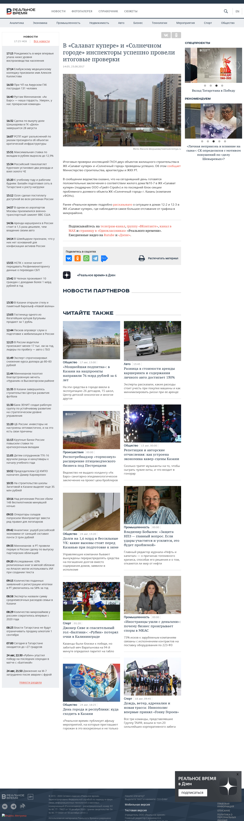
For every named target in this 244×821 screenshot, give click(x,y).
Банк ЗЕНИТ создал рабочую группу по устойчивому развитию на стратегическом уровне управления (29, 410)
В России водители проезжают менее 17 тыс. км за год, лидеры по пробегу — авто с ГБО (30, 345)
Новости (58, 11)
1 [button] (205, 86)
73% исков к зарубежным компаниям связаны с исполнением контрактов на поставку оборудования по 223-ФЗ (152, 633)
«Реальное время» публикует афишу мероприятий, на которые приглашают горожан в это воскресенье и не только (91, 718)
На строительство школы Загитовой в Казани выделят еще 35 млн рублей (30, 486)
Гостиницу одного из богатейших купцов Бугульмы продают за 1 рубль (26, 318)
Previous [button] (188, 65)
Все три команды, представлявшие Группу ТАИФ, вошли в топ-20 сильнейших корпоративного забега (151, 714)
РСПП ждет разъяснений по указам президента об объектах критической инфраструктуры (28, 140)
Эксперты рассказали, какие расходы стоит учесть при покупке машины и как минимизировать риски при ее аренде (152, 380)
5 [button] (225, 141)
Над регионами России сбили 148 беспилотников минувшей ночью (29, 502)
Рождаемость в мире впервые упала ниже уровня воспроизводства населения (30, 57)
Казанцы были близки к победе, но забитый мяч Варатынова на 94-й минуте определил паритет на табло (90, 639)
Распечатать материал (163, 258)
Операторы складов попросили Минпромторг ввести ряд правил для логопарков (28, 518)
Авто (121, 23)
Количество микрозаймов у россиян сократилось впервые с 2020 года (28, 615)
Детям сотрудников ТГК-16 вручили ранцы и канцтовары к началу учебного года (27, 459)
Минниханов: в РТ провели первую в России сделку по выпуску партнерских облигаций (30, 549)
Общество (227, 23)
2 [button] (211, 86)
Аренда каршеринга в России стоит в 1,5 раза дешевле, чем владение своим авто (29, 226)
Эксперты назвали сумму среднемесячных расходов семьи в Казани (29, 599)
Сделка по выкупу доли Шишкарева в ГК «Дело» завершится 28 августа (25, 124)
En (237, 11)
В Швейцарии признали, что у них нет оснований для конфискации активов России (30, 242)
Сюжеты (131, 11)
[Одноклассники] (176, 35)
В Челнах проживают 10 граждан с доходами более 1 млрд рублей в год (28, 282)
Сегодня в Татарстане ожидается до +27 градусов (24, 645)
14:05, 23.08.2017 (73, 66)
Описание (223, 810)
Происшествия (73, 452)
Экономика (40, 23)
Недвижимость (99, 23)
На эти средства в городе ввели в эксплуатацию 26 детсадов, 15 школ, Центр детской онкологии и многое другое (90, 382)
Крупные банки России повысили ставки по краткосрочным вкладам (25, 443)
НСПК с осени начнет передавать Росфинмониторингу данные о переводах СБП (28, 266)
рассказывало (122, 204)
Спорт (208, 23)
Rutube (109, 235)
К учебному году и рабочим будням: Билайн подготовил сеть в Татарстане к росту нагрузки (29, 183)
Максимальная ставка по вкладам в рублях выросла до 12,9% (30, 153)
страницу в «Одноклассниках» (102, 230)
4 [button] (222, 86)
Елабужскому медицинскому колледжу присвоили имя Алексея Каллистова (28, 72)
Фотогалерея (82, 11)
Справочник (108, 11)
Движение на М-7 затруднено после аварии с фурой (29, 672)
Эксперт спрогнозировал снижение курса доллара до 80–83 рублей (28, 361)
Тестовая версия (136, 810)
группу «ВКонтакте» (142, 226)
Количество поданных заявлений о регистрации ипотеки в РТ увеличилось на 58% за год (29, 584)
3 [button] (216, 86)
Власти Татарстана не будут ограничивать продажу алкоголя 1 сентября (29, 631)
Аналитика (17, 23)
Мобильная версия (137, 804)
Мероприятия (185, 23)
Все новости (42, 41)
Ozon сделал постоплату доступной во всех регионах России (29, 197)
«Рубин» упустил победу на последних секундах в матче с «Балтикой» (27, 658)
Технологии (159, 23)
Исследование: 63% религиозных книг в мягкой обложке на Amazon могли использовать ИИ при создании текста (30, 566)
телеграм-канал (112, 226)
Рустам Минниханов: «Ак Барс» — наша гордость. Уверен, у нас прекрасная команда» (29, 100)
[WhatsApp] (86, 258)
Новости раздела (30, 682)
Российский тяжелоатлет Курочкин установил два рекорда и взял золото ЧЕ (29, 167)
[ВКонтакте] (166, 35)
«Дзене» (124, 235)
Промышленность (68, 23)
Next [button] (239, 65)
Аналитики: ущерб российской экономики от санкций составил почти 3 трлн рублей (30, 533)
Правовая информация (225, 805)
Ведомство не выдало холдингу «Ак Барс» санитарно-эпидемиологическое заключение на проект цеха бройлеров (90, 468)
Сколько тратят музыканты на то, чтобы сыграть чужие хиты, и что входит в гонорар (152, 461)
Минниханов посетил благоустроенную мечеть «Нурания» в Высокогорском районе (30, 377)
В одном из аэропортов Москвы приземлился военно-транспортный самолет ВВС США (28, 211)
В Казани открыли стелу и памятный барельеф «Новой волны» (30, 304)
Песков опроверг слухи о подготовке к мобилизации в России (30, 332)
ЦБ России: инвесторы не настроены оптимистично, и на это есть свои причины (29, 427)
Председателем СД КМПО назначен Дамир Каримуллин (27, 472)
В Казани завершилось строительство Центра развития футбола (27, 392)
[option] (213, 65)
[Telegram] (95, 258)
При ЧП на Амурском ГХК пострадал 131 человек (26, 86)
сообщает (174, 166)
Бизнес (138, 23)
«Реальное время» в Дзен (96, 275)
